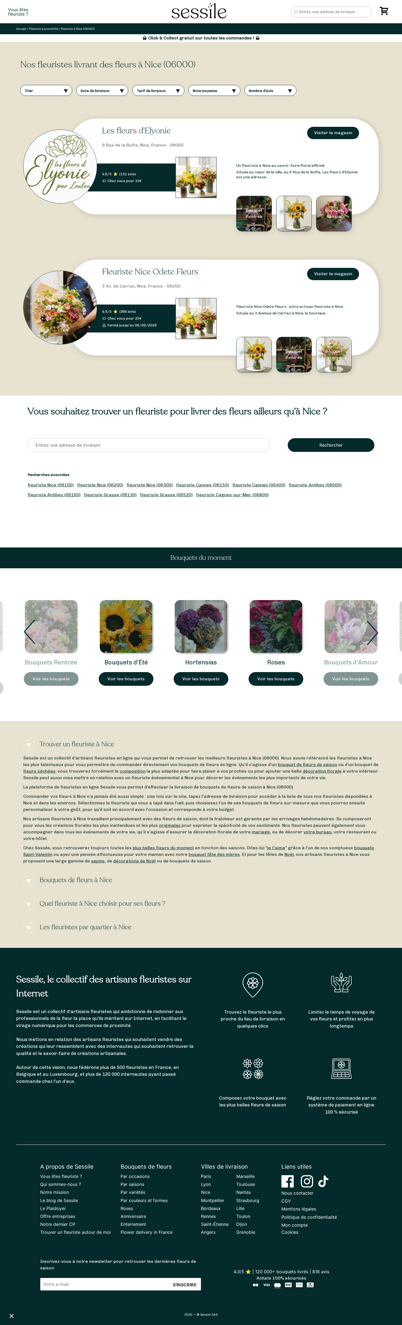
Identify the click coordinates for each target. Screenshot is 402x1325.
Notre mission (54, 1192)
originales (169, 825)
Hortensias (126, 662)
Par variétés (133, 1192)
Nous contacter (297, 1193)
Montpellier (212, 1200)
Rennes (208, 1216)
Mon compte (294, 1225)
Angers (208, 1232)
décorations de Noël (134, 861)
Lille (240, 1208)
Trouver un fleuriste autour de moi (75, 1232)
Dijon (241, 1224)
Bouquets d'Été (51, 662)
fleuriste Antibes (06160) (54, 494)
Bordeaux (211, 1208)
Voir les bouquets (51, 678)
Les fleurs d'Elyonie (136, 130)
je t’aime (276, 847)
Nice (205, 1192)
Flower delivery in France (147, 1232)
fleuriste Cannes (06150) (202, 484)
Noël (289, 854)
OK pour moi (101, 1297)
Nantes (243, 1192)
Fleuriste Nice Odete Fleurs (150, 271)
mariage (261, 831)
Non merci (24, 1297)
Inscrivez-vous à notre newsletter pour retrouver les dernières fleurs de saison (118, 1264)
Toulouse (245, 1184)
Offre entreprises (57, 1216)
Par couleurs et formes (144, 1200)
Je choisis (62, 1297)
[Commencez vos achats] (385, 13)
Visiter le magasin (333, 132)
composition (132, 771)
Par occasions (135, 1176)
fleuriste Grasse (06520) (166, 494)
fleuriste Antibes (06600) (315, 484)
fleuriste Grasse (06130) (110, 494)
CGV (286, 1201)
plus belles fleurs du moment (163, 847)
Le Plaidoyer (53, 1208)
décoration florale (322, 771)
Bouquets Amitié (351, 662)
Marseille (245, 1176)
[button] (11, 1315)
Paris (206, 1176)
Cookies (289, 1232)
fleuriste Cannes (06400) (259, 484)
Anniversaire (133, 1216)
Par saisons (132, 1184)
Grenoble (245, 1232)
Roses (201, 662)
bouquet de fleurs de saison (307, 764)
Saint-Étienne (215, 1224)
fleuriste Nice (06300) (150, 484)
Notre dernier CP (57, 1224)
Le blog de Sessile (59, 1200)
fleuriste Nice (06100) (51, 484)
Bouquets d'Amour (276, 662)
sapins (98, 861)
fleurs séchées (39, 771)
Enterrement (133, 1224)
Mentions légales (298, 1209)
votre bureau (318, 831)
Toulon (243, 1216)
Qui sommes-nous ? (60, 1184)
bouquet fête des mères (214, 854)
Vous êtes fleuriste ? (61, 1176)
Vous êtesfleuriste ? (18, 11)
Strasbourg (247, 1200)
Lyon (206, 1184)
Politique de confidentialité (309, 1217)
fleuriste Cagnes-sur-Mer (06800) (232, 494)
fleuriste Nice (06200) (100, 484)
